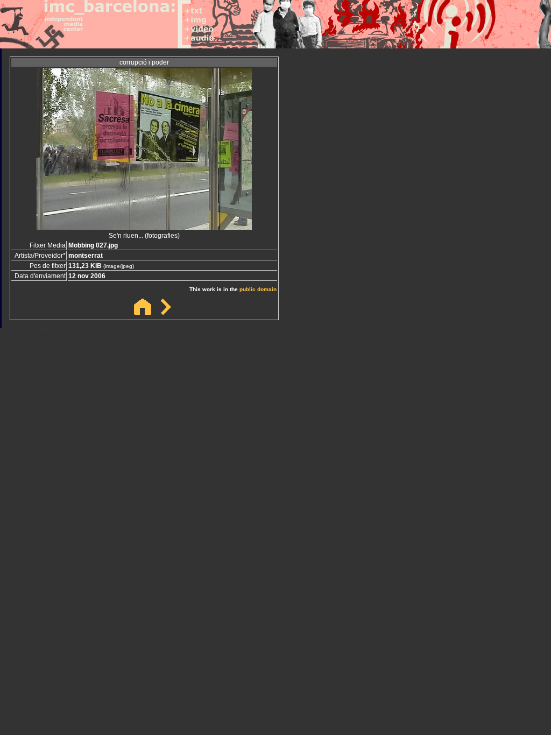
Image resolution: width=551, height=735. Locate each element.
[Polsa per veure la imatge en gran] (144, 226)
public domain (258, 289)
